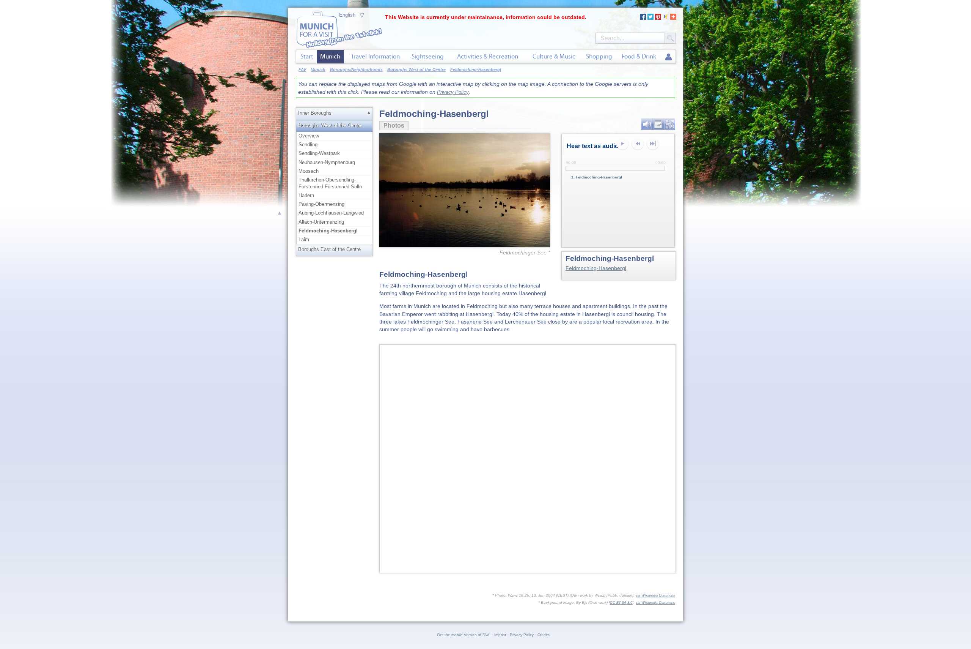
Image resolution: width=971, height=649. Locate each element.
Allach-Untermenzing (321, 222)
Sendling (308, 144)
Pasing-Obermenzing (321, 204)
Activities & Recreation (487, 56)
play (622, 144)
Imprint (500, 635)
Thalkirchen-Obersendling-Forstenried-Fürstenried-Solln (330, 183)
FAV (302, 69)
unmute (652, 144)
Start (306, 56)
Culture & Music (554, 56)
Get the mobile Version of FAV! (463, 635)
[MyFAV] (668, 57)
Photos (391, 125)
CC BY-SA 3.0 (621, 603)
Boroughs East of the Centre (329, 249)
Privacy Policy (453, 92)
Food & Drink (639, 56)
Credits (543, 635)
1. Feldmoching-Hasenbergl (596, 177)
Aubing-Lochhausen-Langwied (331, 213)
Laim (304, 239)
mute (637, 144)
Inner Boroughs (315, 113)
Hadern (306, 195)
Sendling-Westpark (319, 153)
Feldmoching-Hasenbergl (596, 268)
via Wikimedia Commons (655, 595)
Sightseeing (428, 56)
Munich (330, 56)
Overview (309, 136)
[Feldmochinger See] (464, 178)
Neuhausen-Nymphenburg (327, 162)
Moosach (309, 171)
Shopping (599, 56)
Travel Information (375, 56)
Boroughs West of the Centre (330, 125)
